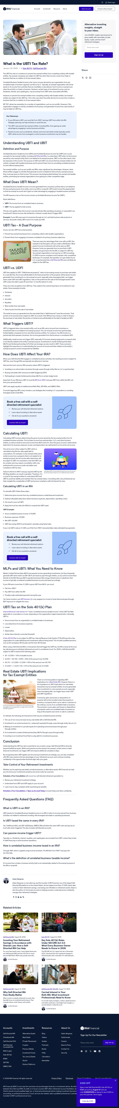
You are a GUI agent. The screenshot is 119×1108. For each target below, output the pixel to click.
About (65, 9)
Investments (47, 9)
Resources (57, 9)
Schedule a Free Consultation (14, 791)
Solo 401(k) (27, 68)
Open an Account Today (36, 791)
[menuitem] (37, 9)
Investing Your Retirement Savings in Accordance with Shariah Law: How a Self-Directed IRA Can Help (17, 944)
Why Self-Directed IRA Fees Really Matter (14, 993)
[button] (102, 2)
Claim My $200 (87, 1101)
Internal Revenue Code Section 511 (16, 611)
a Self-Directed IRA (56, 260)
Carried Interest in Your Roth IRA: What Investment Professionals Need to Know (56, 995)
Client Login (111, 2)
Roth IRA (55, 989)
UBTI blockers (25, 599)
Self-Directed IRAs (40, 156)
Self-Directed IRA (40, 68)
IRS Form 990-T (40, 380)
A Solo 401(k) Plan (10, 638)
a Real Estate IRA (54, 682)
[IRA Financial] (11, 8)
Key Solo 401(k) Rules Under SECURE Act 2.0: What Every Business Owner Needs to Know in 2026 (56, 944)
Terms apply (97, 1094)
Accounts (37, 9)
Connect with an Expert (17, 422)
